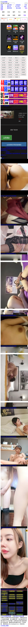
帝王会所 (10, 57)
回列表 (8, 151)
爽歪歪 (16, 77)
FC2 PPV (17, 6)
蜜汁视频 (4, 600)
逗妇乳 (23, 67)
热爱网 (4, 603)
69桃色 (10, 60)
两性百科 (10, 62)
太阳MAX (10, 65)
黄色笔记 (3, 69)
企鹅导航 (12, 591)
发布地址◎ (20, 614)
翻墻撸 (4, 614)
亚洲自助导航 (4, 606)
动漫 (19, 15)
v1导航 (10, 69)
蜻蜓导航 (3, 72)
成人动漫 (18, 8)
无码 (25, 12)
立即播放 (6, 138)
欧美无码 (9, 8)
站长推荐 (3, 57)
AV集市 (23, 57)
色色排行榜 (20, 596)
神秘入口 (17, 57)
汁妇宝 (12, 609)
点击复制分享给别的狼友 (14, 145)
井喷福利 (3, 74)
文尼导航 (19, 591)
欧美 (14, 15)
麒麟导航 (10, 72)
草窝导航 (12, 603)
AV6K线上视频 (5, 625)
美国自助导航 (20, 603)
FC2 (19, 11)
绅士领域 (10, 77)
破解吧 (4, 609)
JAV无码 (9, 4)
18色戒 (16, 60)
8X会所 (23, 65)
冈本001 (10, 67)
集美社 (3, 77)
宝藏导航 (4, 596)
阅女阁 (16, 69)
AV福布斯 (4, 67)
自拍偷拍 (6, 105)
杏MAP (10, 19)
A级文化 (23, 62)
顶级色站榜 (12, 598)
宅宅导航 (19, 611)
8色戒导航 (17, 72)
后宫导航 (10, 74)
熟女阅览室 (17, 65)
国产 (14, 12)
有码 (3, 15)
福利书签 (12, 611)
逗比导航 (3, 65)
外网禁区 (4, 598)
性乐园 (3, 62)
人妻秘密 (23, 72)
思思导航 (12, 594)
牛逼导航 (23, 60)
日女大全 (12, 607)
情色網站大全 (12, 613)
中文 (8, 12)
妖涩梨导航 (20, 594)
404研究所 (23, 74)
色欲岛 (3, 60)
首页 (2, 4)
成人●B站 (17, 67)
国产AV (9, 6)
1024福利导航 (4, 593)
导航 (25, 15)
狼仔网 (16, 62)
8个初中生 (19, 598)
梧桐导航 (23, 69)
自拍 (8, 15)
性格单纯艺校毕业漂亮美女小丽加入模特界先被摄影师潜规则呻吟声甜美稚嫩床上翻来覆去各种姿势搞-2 (14, 148)
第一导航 (24, 19)
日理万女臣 (12, 596)
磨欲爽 (20, 609)
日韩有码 (18, 4)
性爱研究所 (20, 607)
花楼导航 (4, 611)
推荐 (3, 12)
